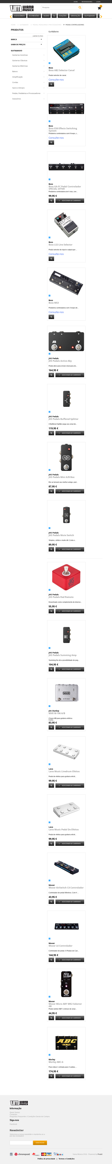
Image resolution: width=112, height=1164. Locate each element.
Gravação (75, 16)
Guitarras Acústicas (20, 55)
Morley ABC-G (56, 1061)
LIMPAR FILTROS (38, 36)
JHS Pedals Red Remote (61, 597)
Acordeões (34, 16)
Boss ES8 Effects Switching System (63, 129)
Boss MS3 (54, 302)
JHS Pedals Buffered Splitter (63, 419)
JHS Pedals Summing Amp (62, 655)
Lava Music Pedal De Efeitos (64, 829)
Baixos (15, 71)
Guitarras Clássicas (19, 60)
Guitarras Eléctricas (20, 66)
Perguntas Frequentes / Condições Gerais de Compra (30, 1117)
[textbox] (57, 7)
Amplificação (17, 77)
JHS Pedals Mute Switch (61, 535)
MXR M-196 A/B (57, 713)
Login (98, 2)
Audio (46, 16)
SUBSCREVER (40, 1142)
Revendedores (87, 2)
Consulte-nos (56, 79)
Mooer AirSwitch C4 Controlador (66, 887)
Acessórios (19, 16)
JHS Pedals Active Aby (60, 360)
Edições (63, 16)
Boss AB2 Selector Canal (62, 70)
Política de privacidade (47, 1159)
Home (76, 2)
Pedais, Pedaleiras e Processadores (47, 25)
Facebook (13, 1124)
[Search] (80, 7)
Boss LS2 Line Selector (60, 244)
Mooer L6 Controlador (60, 945)
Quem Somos (15, 1112)
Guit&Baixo (89, 16)
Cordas (15, 82)
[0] (99, 8)
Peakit (100, 1154)
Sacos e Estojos (18, 88)
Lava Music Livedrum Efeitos (64, 771)
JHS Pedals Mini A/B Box (61, 477)
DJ (54, 16)
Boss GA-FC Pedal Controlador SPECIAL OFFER (65, 187)
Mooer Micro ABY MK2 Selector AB (65, 1005)
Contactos (13, 1114)
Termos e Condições (67, 1159)
